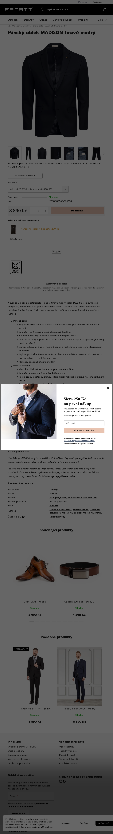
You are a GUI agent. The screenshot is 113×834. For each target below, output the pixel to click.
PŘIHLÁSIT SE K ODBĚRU (84, 430)
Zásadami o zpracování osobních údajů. (79, 441)
